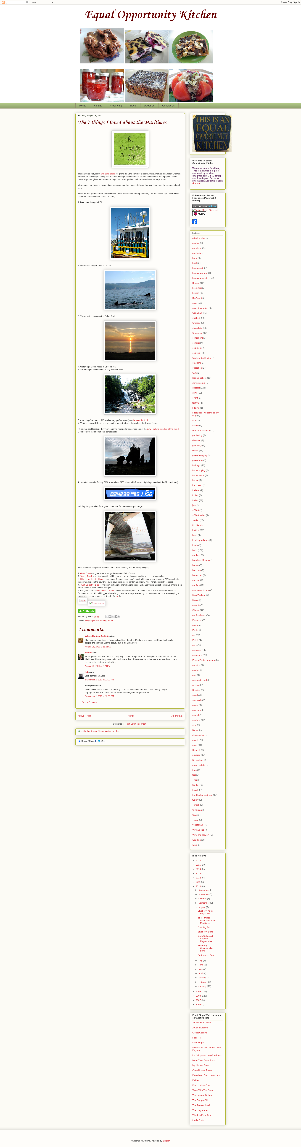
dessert (196, 387)
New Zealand (199, 595)
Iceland (196, 490)
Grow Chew (85, 573)
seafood (196, 720)
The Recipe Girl (200, 1100)
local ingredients (200, 540)
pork (194, 645)
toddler (195, 785)
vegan (195, 820)
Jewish (195, 520)
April (200, 973)
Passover (197, 620)
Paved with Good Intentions (206, 1075)
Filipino (195, 408)
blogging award (92, 621)
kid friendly (197, 525)
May (200, 969)
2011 (198, 882)
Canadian (197, 313)
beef (194, 263)
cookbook (197, 348)
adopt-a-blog (198, 238)
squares (196, 755)
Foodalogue (198, 1042)
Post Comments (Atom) (136, 724)
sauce (195, 705)
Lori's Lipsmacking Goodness (207, 1055)
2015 (198, 865)
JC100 (195, 510)
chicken (196, 318)
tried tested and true (202, 795)
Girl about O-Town (105, 590)
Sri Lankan (197, 760)
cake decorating (200, 308)
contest (196, 343)
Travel (133, 105)
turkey (195, 800)
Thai (194, 780)
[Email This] (106, 616)
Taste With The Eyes (202, 1090)
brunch (195, 293)
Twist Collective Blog (89, 585)
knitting (103, 621)
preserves (197, 655)
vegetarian (197, 825)
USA (194, 815)
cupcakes (197, 368)
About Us (149, 105)
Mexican (196, 570)
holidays (196, 465)
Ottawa (195, 610)
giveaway (197, 445)
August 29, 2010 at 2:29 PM (97, 666)
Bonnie (88, 652)
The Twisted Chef (201, 1105)
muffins (196, 585)
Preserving (116, 105)
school (195, 715)
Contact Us (168, 105)
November (203, 894)
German (196, 440)
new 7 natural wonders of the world (163, 429)
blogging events (200, 278)
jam (194, 505)
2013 (198, 873)
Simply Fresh (86, 576)
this (117, 596)
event (195, 398)
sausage (196, 710)
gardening (197, 435)
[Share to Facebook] (115, 616)
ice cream (197, 485)
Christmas (197, 333)
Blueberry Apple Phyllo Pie (206, 912)
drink (194, 392)
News (195, 600)
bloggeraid (197, 268)
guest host (197, 460)
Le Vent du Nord (140, 420)
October (202, 898)
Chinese (196, 323)
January (202, 986)
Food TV (196, 1037)
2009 (198, 991)
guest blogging (199, 455)
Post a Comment (89, 702)
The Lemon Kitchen (202, 1095)
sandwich (197, 700)
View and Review (200, 835)
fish (194, 420)
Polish (195, 640)
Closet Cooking (199, 1032)
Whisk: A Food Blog (201, 1115)
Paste (195, 630)
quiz (194, 675)
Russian (196, 690)
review (195, 685)
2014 (198, 869)
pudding (196, 665)
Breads (195, 283)
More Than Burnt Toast (203, 1060)
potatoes (196, 650)
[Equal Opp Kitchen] (194, 223)
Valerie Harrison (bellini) (96, 636)
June (201, 964)
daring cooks (198, 383)
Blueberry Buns (205, 931)
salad (195, 695)
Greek (195, 450)
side (194, 725)
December (203, 890)
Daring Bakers (199, 378)
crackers (196, 362)
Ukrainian (197, 810)
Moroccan (197, 575)
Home (82, 105)
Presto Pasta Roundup (203, 660)
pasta (195, 625)
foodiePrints (198, 1120)
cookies (196, 353)
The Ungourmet (200, 1110)
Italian (195, 500)
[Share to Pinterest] (118, 616)
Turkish (196, 805)
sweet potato (198, 765)
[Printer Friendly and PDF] (86, 612)
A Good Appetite (200, 1027)
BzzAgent (197, 298)
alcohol (195, 243)
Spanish (196, 750)
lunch (195, 545)
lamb (194, 535)
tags (194, 770)
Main (194, 550)
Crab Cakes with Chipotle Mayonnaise (206, 939)
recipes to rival (199, 680)
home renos (198, 475)
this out (196, 183)
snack (195, 740)
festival (195, 403)
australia (196, 253)
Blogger (166, 1141)
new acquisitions (200, 590)
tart (194, 775)
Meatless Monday (201, 560)
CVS (194, 373)
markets (196, 555)
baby (194, 258)
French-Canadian (201, 430)
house (195, 480)
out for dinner (199, 615)
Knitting (98, 105)
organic (196, 605)
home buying (198, 470)
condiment (197, 338)
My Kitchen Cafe (200, 1065)
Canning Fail (204, 927)
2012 (198, 877)
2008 (198, 996)
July (200, 960)
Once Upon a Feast (202, 1070)
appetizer (197, 248)
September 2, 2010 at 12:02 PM (99, 680)
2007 (198, 1000)
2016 (198, 860)
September (204, 903)
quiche (195, 670)
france (195, 425)
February (203, 982)
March (201, 977)
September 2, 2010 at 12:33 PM (99, 696)
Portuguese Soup (206, 955)
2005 (198, 1004)
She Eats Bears (108, 174)
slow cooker (198, 735)
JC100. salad (198, 515)
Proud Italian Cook (201, 1085)
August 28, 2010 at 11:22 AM (98, 647)
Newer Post (84, 716)
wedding (196, 840)
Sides (195, 730)
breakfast (197, 288)
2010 (198, 886)
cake (194, 303)
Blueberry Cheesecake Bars (205, 948)
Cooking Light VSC (201, 358)
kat (86, 672)
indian (195, 495)
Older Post (176, 716)
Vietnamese (198, 830)
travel (110, 621)
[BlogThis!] (109, 616)
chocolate (197, 328)
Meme (195, 565)
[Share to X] (112, 616)
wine (194, 845)
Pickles (195, 1080)
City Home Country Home (91, 579)
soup (194, 745)
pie (193, 635)
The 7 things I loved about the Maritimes (122, 123)
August (202, 907)
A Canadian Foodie (201, 1022)
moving (196, 580)
